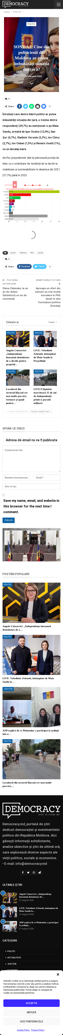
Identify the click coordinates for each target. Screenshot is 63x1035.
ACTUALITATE (14, 957)
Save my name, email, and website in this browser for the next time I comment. (31, 506)
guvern (13, 253)
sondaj (40, 253)
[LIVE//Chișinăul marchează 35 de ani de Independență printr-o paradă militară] (45, 378)
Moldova (23, 253)
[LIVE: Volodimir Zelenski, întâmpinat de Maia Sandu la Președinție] (45, 339)
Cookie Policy (23, 1030)
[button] (58, 974)
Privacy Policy (37, 1030)
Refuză (31, 1012)
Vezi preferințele (31, 1021)
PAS (32, 253)
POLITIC (31, 24)
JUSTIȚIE (8, 689)
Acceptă (31, 1003)
